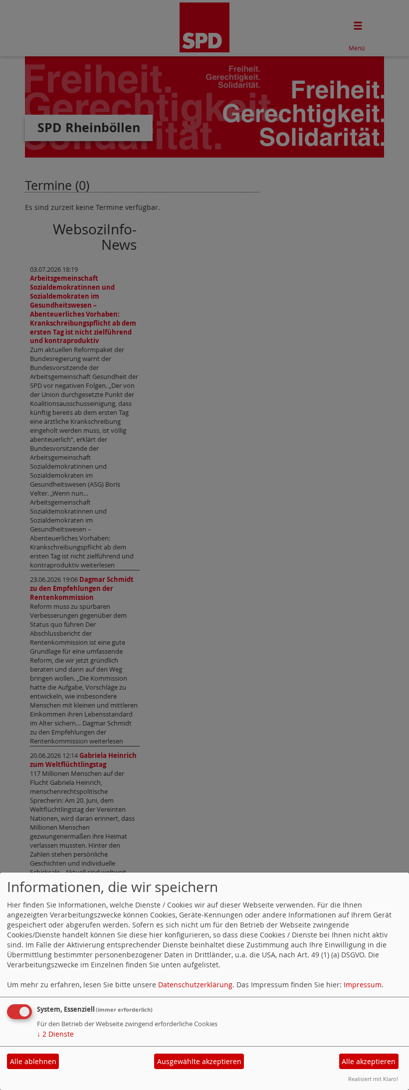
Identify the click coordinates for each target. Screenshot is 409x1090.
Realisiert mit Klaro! (373, 1079)
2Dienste (55, 1034)
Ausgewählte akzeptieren (199, 1061)
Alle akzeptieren (369, 1061)
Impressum (363, 984)
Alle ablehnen (33, 1061)
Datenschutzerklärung (195, 984)
